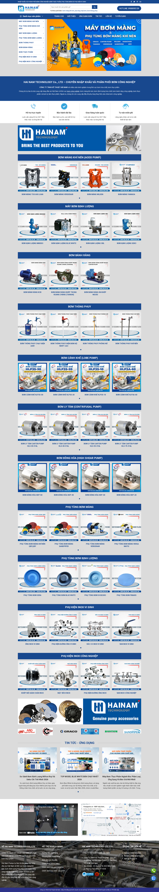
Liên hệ (109, 16)
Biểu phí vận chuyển (49, 860)
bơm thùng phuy (92, 10)
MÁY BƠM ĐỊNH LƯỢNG (28, 33)
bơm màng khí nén (68, 10)
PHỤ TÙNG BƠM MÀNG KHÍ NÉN (29, 27)
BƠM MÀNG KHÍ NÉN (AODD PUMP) (79, 157)
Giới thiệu (71, 16)
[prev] (20, 175)
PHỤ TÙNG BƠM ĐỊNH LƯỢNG (30, 38)
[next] (138, 175)
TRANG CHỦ (59, 16)
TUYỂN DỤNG (120, 16)
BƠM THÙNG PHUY (26, 43)
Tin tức (99, 16)
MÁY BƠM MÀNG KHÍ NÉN (29, 21)
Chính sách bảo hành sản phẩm (53, 871)
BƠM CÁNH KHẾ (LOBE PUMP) (79, 357)
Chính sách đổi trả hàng (50, 864)
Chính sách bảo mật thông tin (53, 867)
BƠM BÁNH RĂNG (26, 47)
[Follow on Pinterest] (136, 2)
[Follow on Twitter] (133, 2)
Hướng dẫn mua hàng (50, 853)
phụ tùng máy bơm (81, 10)
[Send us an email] (139, 2)
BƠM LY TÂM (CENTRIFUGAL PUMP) (79, 406)
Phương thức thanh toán (51, 856)
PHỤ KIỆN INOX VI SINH (28, 57)
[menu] (43, 21)
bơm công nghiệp (73, 91)
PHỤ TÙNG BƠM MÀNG (79, 506)
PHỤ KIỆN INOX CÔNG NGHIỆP (30, 61)
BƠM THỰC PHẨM (26, 52)
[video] (48, 819)
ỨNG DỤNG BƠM (85, 16)
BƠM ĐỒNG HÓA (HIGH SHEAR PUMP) (80, 458)
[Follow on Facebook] (130, 2)
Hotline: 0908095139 (129, 8)
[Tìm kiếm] (94, 7)
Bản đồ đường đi (130, 859)
